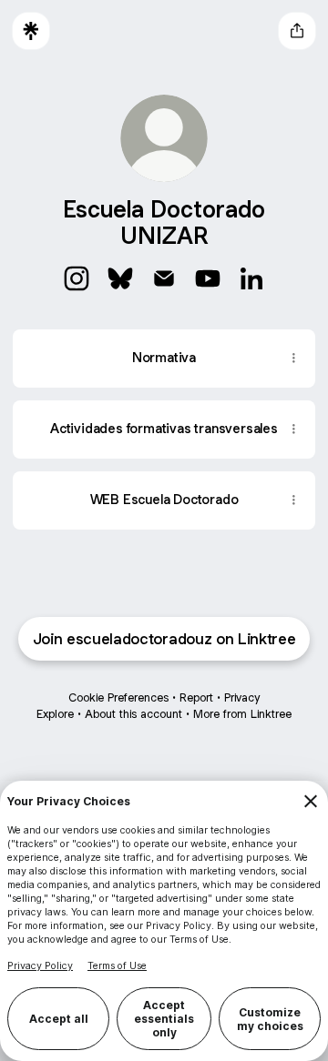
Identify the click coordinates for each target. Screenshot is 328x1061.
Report (196, 697)
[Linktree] (31, 31)
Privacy (242, 697)
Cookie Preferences (118, 697)
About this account (133, 714)
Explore (55, 714)
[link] (76, 278)
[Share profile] (297, 31)
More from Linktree (242, 714)
